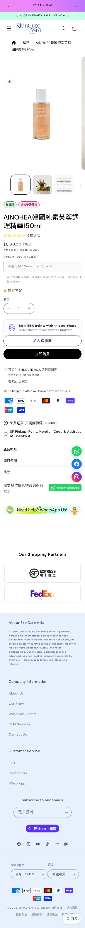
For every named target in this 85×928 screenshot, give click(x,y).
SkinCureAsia (27, 907)
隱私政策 (21, 914)
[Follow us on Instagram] (76, 477)
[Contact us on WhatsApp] (76, 451)
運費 (34, 250)
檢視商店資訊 (18, 381)
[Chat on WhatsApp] (65, 488)
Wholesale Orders (22, 714)
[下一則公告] (77, 5)
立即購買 (42, 354)
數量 (6, 299)
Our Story (16, 704)
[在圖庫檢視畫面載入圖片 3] (64, 184)
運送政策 (52, 914)
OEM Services (20, 724)
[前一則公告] (8, 5)
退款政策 (72, 907)
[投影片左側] (5, 186)
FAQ (12, 763)
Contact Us (18, 734)
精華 (26, 43)
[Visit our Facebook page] (76, 464)
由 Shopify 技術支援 (49, 907)
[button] (9, 29)
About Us (16, 693)
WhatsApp (17, 783)
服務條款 (36, 914)
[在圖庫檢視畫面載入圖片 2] (42, 184)
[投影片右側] (80, 186)
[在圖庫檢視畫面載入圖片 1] (20, 184)
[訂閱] (66, 812)
